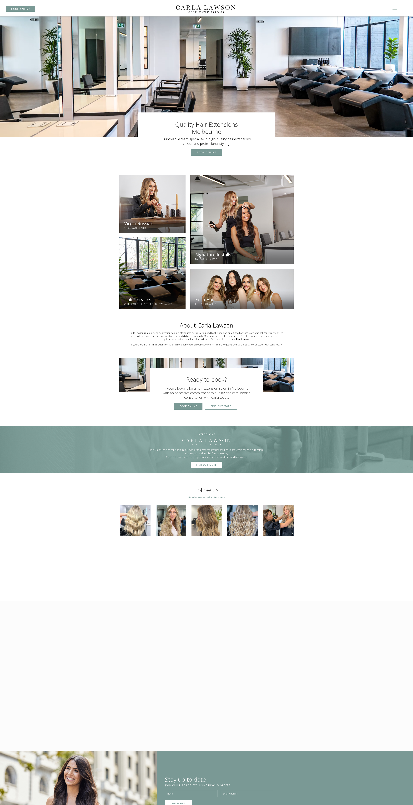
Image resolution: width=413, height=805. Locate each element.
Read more (242, 339)
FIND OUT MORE (221, 406)
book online (20, 9)
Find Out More (206, 464)
